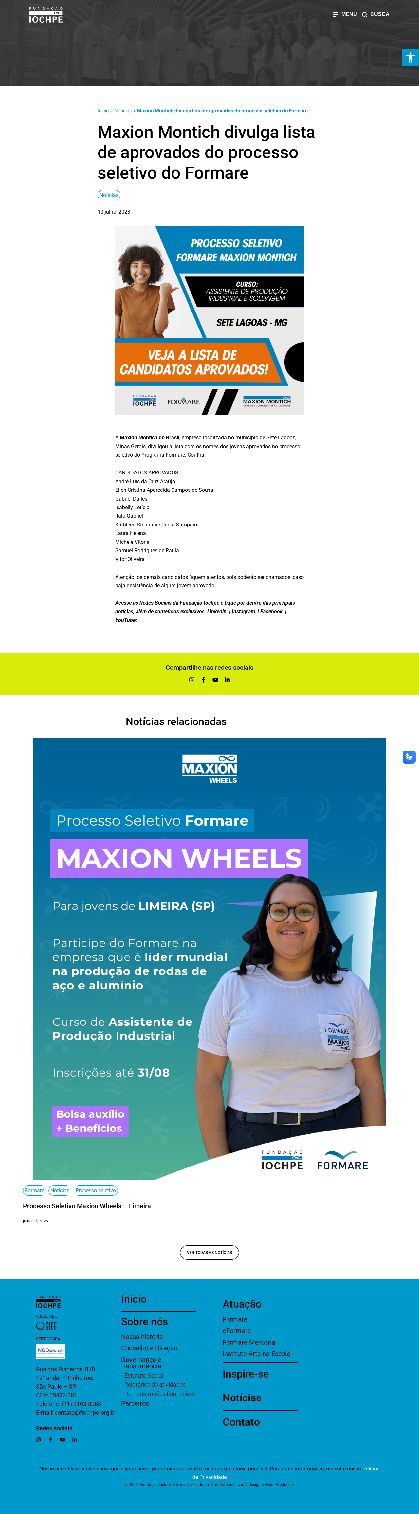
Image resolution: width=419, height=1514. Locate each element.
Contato (241, 1422)
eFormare (237, 1331)
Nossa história (142, 1337)
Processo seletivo (96, 1190)
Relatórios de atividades (155, 1384)
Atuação (242, 1304)
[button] (410, 57)
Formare (34, 1190)
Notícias (123, 110)
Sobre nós (144, 1321)
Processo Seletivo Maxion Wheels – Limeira (87, 1206)
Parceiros (135, 1403)
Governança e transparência (141, 1363)
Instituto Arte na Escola (256, 1354)
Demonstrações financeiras (159, 1393)
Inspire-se (246, 1374)
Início (103, 110)
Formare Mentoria (249, 1342)
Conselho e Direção (149, 1348)
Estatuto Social (143, 1375)
